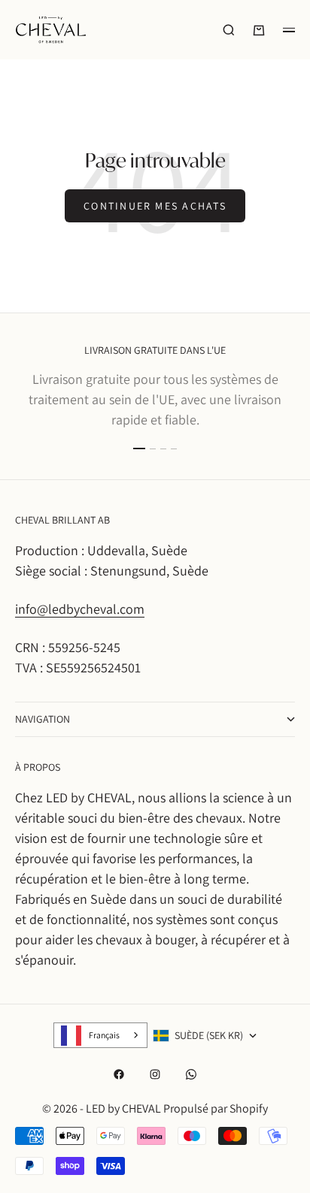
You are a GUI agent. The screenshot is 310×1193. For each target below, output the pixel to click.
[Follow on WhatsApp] (191, 1074)
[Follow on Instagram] (155, 1074)
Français (104, 1034)
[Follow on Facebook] (119, 1074)
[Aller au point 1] (139, 448)
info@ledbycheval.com (79, 609)
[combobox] (100, 1035)
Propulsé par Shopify (215, 1108)
